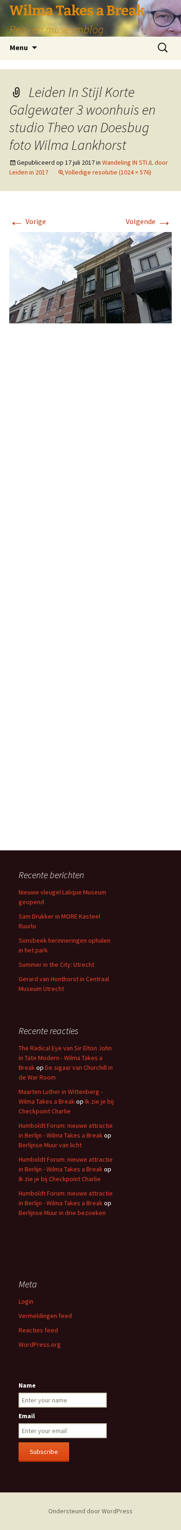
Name (27, 1385)
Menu (19, 47)
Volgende (149, 221)
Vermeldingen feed (45, 1315)
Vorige (27, 221)
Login (26, 1301)
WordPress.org (40, 1344)
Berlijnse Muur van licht (50, 1145)
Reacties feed (38, 1330)
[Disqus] (90, 469)
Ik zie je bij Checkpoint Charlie (60, 1179)
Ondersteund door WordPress (90, 1511)
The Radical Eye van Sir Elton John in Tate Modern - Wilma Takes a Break (65, 1058)
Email (27, 1416)
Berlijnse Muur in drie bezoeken (62, 1213)
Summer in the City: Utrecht (56, 964)
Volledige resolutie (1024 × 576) (108, 172)
